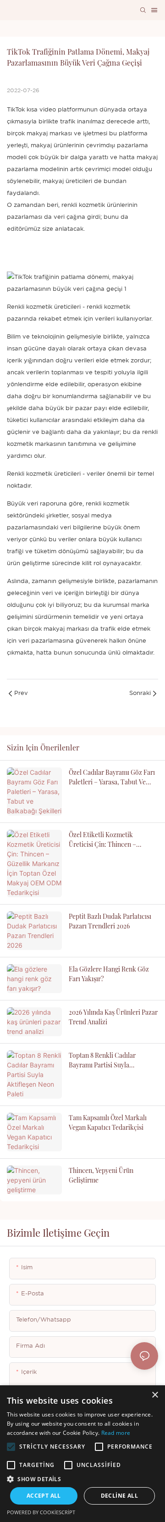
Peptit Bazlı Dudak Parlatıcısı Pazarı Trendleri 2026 (110, 921)
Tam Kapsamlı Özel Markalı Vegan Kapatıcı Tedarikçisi (108, 1122)
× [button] (154, 1395)
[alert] (82, 1453)
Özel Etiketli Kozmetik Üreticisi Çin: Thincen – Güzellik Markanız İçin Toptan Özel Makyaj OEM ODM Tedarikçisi (112, 839)
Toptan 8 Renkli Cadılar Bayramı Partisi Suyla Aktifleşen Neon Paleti (102, 1060)
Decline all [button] (119, 1496)
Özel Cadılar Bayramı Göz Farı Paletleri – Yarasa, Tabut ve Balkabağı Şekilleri (112, 777)
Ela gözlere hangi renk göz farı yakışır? (109, 974)
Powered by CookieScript (41, 1512)
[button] (11, 1447)
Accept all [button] (44, 1496)
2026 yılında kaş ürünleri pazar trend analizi (113, 1017)
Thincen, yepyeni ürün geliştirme (101, 1175)
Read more (116, 1433)
